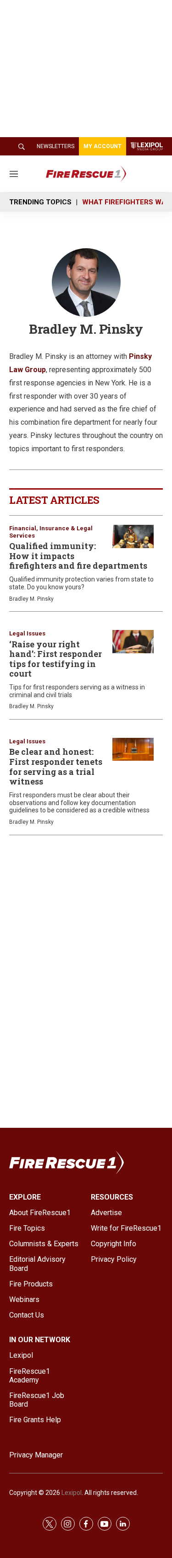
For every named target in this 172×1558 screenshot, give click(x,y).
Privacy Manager (36, 1455)
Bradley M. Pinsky (31, 599)
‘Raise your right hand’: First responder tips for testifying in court (55, 659)
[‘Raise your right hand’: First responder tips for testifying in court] (133, 641)
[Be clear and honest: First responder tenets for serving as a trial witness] (133, 749)
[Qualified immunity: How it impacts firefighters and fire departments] (133, 536)
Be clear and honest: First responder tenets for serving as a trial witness (55, 766)
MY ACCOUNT (102, 146)
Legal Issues (27, 633)
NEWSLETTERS (55, 146)
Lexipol (71, 1492)
